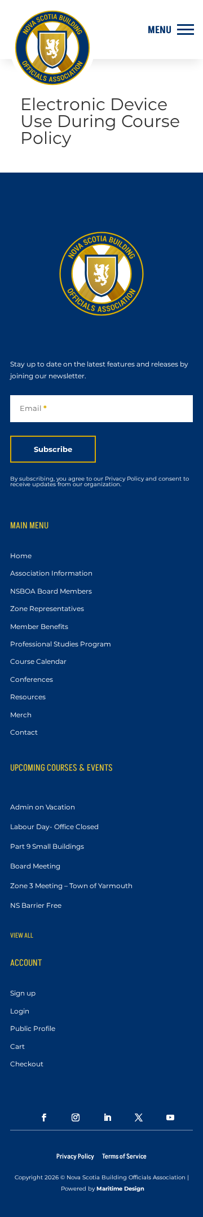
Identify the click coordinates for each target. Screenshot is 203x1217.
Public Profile (32, 1029)
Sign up (23, 993)
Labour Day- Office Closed (54, 826)
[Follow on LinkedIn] (101, 1117)
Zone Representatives (47, 609)
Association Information (51, 573)
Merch (21, 715)
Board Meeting (35, 866)
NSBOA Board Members (51, 591)
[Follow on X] (133, 1117)
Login (19, 1011)
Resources (28, 697)
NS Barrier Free (35, 905)
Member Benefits (39, 627)
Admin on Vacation (42, 807)
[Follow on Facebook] (38, 1117)
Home (21, 556)
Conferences (31, 680)
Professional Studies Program (60, 644)
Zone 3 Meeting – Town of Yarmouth (71, 885)
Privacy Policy (75, 1156)
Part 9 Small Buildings (47, 846)
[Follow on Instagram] (69, 1117)
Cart (17, 1047)
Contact (24, 732)
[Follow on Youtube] (164, 1117)
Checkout (26, 1064)
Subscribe (53, 449)
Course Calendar (38, 662)
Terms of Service (124, 1156)
